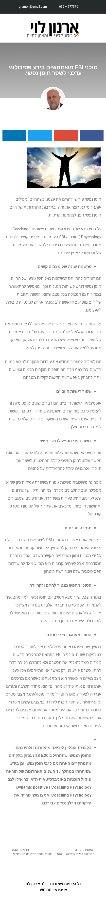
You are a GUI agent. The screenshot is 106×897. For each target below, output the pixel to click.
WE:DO (46, 890)
